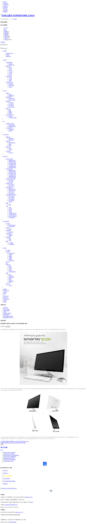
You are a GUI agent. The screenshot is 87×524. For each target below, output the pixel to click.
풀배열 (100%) (12, 160)
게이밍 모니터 (12, 99)
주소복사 (8, 326)
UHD (10, 113)
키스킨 (10, 210)
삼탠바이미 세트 (10, 123)
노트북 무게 (9, 76)
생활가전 (8, 137)
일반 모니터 (11, 98)
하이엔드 (11, 84)
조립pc (6, 36)
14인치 (10, 73)
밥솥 (10, 144)
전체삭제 (3, 42)
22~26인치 (11, 102)
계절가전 (8, 147)
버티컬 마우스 (12, 190)
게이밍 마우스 (9, 183)
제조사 (7, 93)
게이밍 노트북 (9, 82)
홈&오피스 (8, 56)
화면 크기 (8, 66)
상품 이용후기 (6, 310)
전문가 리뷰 (6, 309)
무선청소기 (11, 139)
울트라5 (7, 39)
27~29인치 (11, 104)
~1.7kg (10, 78)
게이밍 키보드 (9, 159)
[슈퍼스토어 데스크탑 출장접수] (11, 455)
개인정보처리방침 (7, 475)
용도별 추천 (9, 97)
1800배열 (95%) (12, 161)
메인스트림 (11, 85)
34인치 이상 (11, 107)
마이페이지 (6, 4)
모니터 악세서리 (10, 114)
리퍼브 (5, 248)
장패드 (10, 211)
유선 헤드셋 (11, 200)
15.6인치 (11, 72)
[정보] (31, 502)
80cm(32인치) (12, 125)
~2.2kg (10, 80)
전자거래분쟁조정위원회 (9, 481)
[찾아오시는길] (28, 497)
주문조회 (5, 7)
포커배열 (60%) (12, 167)
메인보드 (8, 237)
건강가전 (8, 151)
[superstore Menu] (1, 47)
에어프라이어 (12, 142)
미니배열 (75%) (12, 164)
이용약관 (5, 473)
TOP (2, 450)
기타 (7, 206)
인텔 (5, 38)
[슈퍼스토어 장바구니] (8, 458)
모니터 (5, 90)
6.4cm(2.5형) (11, 226)
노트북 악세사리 (13, 214)
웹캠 (7, 203)
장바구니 (5, 8)
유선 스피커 (11, 197)
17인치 (10, 69)
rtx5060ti (6, 35)
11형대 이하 (11, 253)
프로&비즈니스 (9, 53)
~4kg (10, 81)
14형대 (10, 257)
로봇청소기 (11, 138)
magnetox (6, 33)
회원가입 (5, 3)
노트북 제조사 (9, 62)
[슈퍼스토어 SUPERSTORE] (9, 488)
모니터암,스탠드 (13, 117)
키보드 (6, 27)
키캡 (10, 207)
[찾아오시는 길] (19, 512)
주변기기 (5, 156)
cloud (5, 30)
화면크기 (8, 101)
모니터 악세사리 (13, 216)
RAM (10, 278)
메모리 (7, 227)
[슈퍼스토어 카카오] (8, 461)
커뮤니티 (5, 6)
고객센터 (5, 10)
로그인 (5, 1)
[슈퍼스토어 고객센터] (8, 453)
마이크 (10, 201)
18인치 (10, 67)
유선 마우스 (11, 184)
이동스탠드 (11, 129)
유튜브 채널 (6, 314)
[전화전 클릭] (13, 522)
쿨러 (7, 241)
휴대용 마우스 (12, 189)
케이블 (10, 116)
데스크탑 (8, 250)
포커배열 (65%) (12, 166)
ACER (10, 63)
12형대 (10, 254)
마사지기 (11, 152)
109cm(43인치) (12, 126)
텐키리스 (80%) (12, 163)
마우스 (10, 268)
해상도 (7, 108)
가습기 (10, 149)
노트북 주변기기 (13, 213)
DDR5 (10, 229)
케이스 (10, 279)
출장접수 (5, 11)
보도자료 (5, 307)
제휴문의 (5, 483)
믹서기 (10, 145)
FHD (10, 109)
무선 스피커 (11, 196)
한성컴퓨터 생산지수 (8, 317)
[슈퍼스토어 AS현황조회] (9, 456)
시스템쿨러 (11, 244)
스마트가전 (6, 134)
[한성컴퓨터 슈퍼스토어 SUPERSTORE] (18, 15)
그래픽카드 (8, 233)
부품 (7, 273)
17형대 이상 (11, 260)
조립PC (5, 50)
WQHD (10, 112)
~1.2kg (10, 77)
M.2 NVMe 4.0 (12, 225)
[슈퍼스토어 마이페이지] (9, 452)
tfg (5, 29)
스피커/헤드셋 (12, 271)
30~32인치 (11, 105)
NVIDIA (11, 234)
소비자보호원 (6, 478)
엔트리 (10, 86)
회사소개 (5, 470)
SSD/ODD (11, 281)
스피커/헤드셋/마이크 (11, 194)
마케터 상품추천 (7, 313)
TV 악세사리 (9, 128)
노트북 (5, 60)
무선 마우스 (11, 186)
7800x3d (6, 31)
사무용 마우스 (9, 187)
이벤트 (5, 301)
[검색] (15, 19)
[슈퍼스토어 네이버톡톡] (9, 459)
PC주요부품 (6, 221)
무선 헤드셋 (11, 199)
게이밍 (7, 54)
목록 (2, 444)
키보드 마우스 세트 (10, 179)
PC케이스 (8, 230)
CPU (10, 274)
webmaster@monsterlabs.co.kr (11, 504)
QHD (10, 111)
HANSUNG (11, 65)
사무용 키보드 (9, 169)
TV (4, 121)
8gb (5, 34)
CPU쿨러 (11, 242)
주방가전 (8, 141)
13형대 (10, 256)
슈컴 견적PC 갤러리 (8, 316)
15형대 (10, 259)
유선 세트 (11, 181)
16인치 (10, 70)
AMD (10, 236)
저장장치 (8, 223)
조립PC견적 (6, 290)
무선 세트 (11, 180)
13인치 (10, 74)
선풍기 (10, 148)
